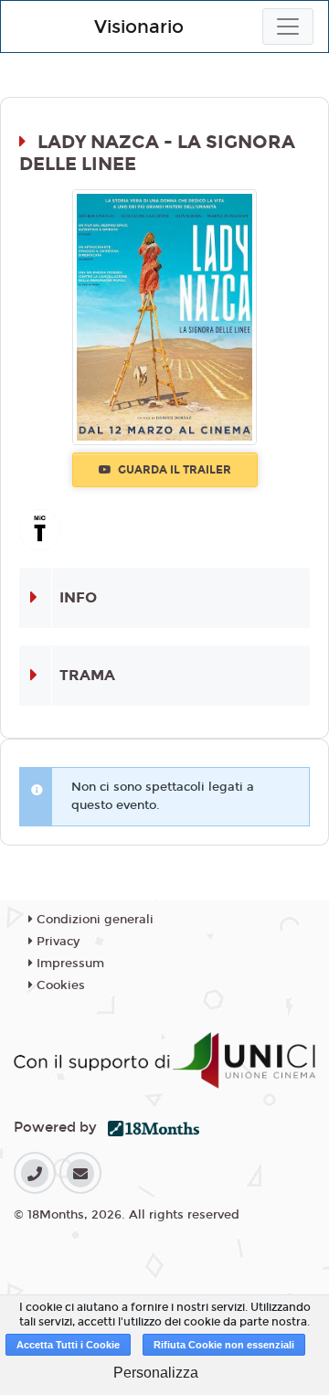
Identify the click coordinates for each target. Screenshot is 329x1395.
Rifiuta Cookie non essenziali (224, 1344)
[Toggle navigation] (287, 26)
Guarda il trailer (173, 469)
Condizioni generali (93, 919)
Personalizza (155, 1372)
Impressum (68, 963)
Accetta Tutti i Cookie (68, 1344)
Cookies (59, 985)
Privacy (56, 941)
